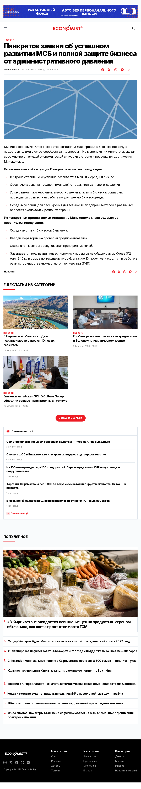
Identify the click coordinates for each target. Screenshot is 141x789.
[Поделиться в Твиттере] (108, 69)
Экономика (89, 765)
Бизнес (87, 770)
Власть (119, 761)
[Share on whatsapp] (115, 69)
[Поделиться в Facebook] (102, 69)
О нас (54, 756)
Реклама (56, 761)
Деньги (119, 756)
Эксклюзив (89, 756)
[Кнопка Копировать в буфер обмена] (127, 69)
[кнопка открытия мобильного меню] (5, 28)
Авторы (55, 765)
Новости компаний (126, 770)
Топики (55, 770)
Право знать (90, 761)
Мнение (119, 765)
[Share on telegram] (121, 69)
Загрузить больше (70, 417)
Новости (9, 40)
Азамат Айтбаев (12, 70)
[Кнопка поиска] (133, 28)
